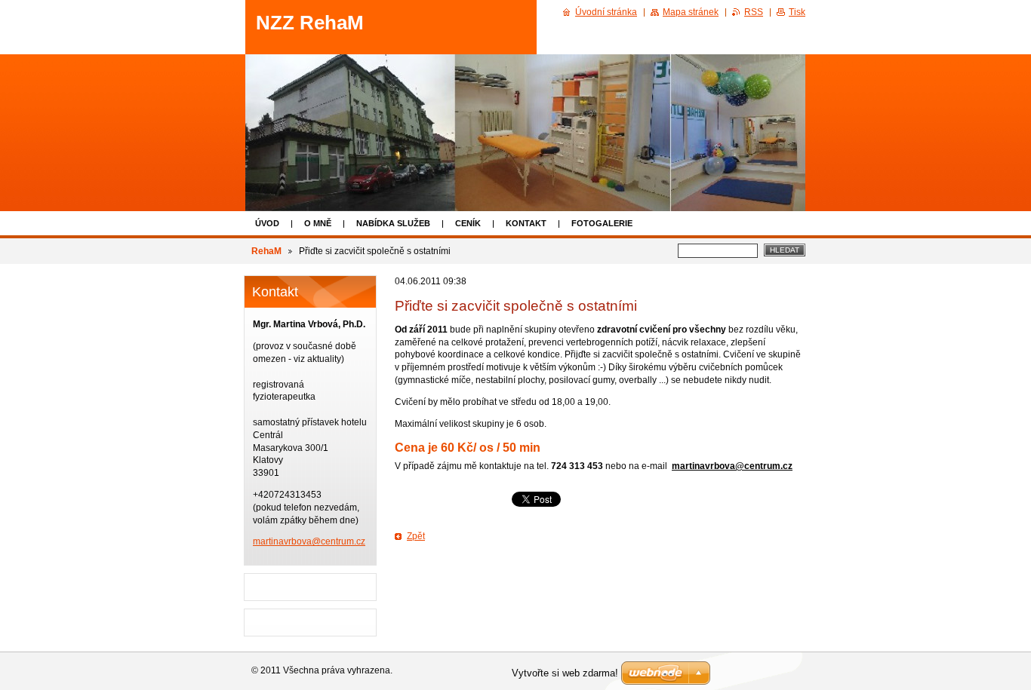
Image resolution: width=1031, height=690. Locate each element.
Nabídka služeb (393, 223)
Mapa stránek (691, 12)
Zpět (416, 536)
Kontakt (526, 223)
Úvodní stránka (606, 12)
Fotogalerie (601, 223)
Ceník (468, 223)
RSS (753, 12)
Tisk (797, 12)
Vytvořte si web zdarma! (565, 673)
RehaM (266, 251)
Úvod (267, 223)
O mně (317, 223)
